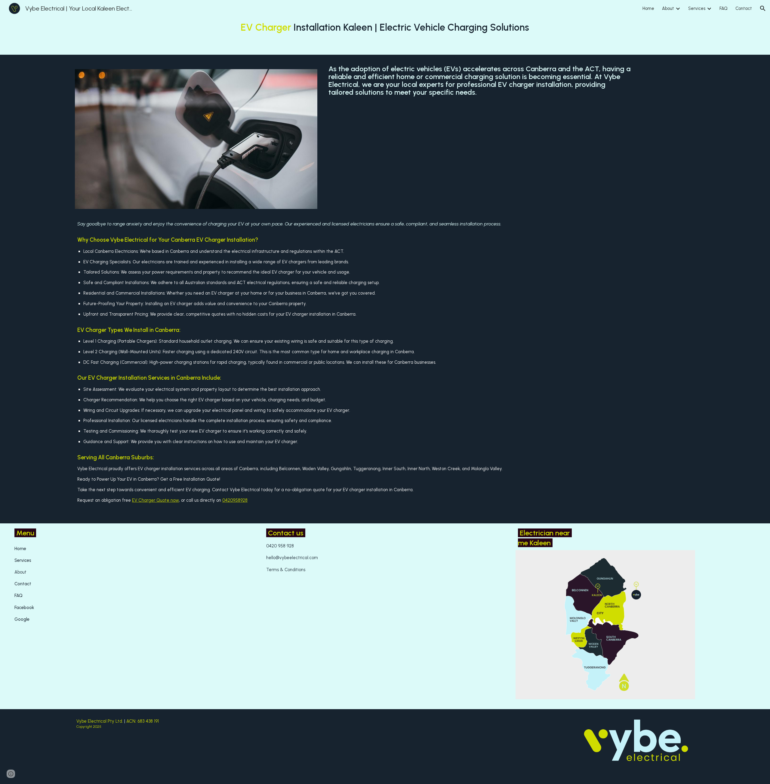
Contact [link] (743, 8)
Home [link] (648, 8)
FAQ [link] (723, 8)
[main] (385, 27)
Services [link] (696, 8)
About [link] (668, 8)
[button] (763, 8)
